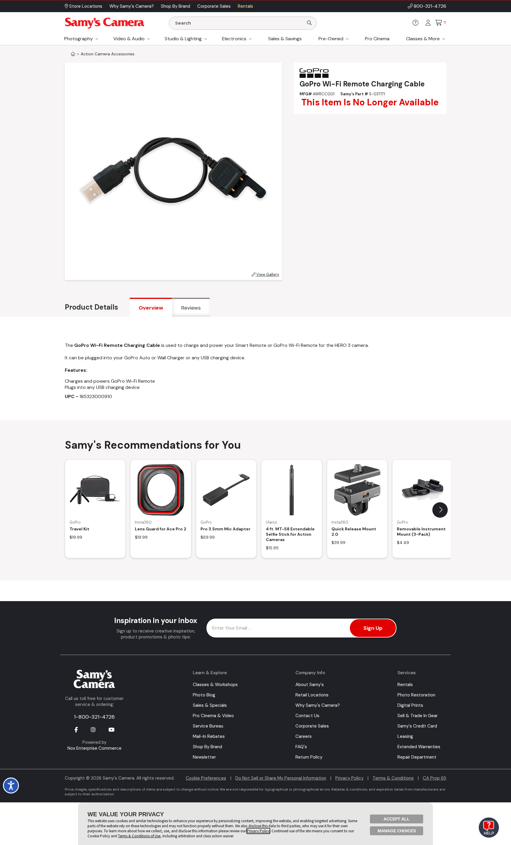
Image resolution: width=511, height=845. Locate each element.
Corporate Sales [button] (214, 6)
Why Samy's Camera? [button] (131, 6)
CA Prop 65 (434, 778)
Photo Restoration (416, 695)
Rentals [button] (245, 6)
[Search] (309, 23)
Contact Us (307, 716)
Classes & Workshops (215, 685)
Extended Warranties (418, 747)
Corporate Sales (312, 726)
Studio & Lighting (183, 39)
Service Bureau (208, 726)
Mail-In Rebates (209, 736)
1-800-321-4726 (94, 716)
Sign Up (372, 628)
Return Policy (308, 757)
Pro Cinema (377, 39)
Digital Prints (410, 705)
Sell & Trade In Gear (417, 716)
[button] (440, 510)
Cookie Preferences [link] (206, 778)
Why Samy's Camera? (317, 705)
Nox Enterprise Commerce (94, 748)
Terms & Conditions (393, 778)
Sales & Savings (285, 39)
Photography (78, 39)
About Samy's (309, 685)
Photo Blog (204, 695)
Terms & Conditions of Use (139, 835)
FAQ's (301, 747)
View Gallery (267, 274)
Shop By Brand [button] (175, 6)
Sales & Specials (210, 705)
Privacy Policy (349, 778)
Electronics (234, 39)
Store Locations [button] (85, 6)
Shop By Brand (207, 747)
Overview (151, 307)
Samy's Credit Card (417, 726)
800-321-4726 (430, 6)
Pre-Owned (330, 39)
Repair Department (416, 757)
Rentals (405, 685)
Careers (303, 736)
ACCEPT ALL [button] (397, 819)
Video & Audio (129, 39)
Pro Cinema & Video (213, 716)
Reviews (191, 307)
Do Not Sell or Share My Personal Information (280, 778)
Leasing (405, 736)
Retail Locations (312, 695)
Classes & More (423, 39)
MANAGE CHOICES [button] (397, 830)
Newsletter (204, 757)
